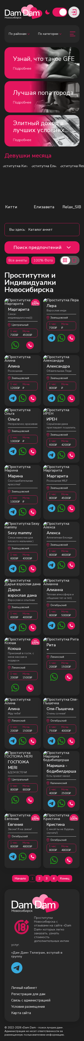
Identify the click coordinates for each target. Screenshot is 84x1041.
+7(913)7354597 (71, 741)
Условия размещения (28, 1007)
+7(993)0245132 (32, 856)
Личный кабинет (24, 988)
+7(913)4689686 (71, 565)
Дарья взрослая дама (22, 592)
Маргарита (18, 309)
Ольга (13, 419)
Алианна (55, 589)
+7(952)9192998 (71, 803)
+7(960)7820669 (71, 625)
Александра (58, 366)
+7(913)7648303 (71, 455)
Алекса (53, 533)
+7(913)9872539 (32, 568)
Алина (14, 366)
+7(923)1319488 (32, 451)
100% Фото (43, 260)
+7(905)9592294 (71, 398)
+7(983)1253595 (30, 687)
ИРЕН (52, 419)
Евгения (15, 824)
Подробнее (22, 68)
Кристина (56, 824)
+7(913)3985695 (32, 627)
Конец (64, 878)
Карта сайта (21, 1013)
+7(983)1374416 (32, 398)
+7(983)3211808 (71, 508)
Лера (51, 305)
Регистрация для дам (28, 994)
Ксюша (14, 648)
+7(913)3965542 (30, 799)
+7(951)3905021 (71, 337)
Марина (15, 476)
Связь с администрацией (30, 1000)
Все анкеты (18, 260)
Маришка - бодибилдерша (61, 768)
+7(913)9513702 (32, 511)
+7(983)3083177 (30, 345)
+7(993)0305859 (69, 860)
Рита (51, 645)
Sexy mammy (20, 533)
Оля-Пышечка (60, 708)
